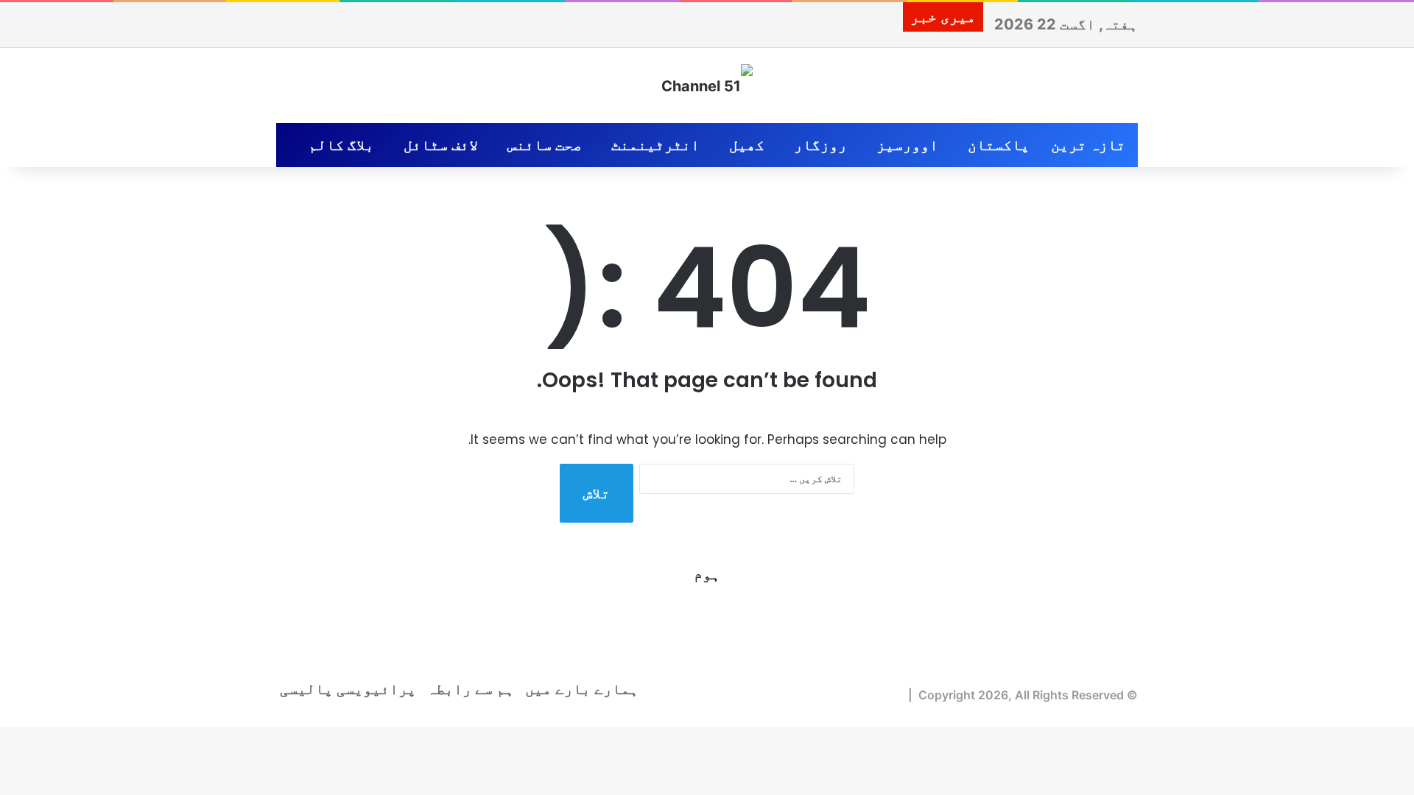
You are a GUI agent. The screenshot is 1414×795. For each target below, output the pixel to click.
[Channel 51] (707, 85)
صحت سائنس (544, 145)
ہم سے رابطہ (470, 689)
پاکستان (999, 145)
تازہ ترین (1088, 145)
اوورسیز (907, 145)
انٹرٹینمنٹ (655, 145)
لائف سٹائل (441, 145)
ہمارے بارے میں (582, 689)
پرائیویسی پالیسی (348, 689)
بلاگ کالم (341, 145)
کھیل (746, 145)
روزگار (820, 145)
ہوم (707, 574)
